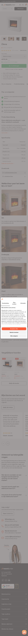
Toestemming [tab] (5, 303)
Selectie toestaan (14, 332)
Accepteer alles (14, 328)
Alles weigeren (14, 336)
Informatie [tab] (23, 303)
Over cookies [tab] (14, 303)
